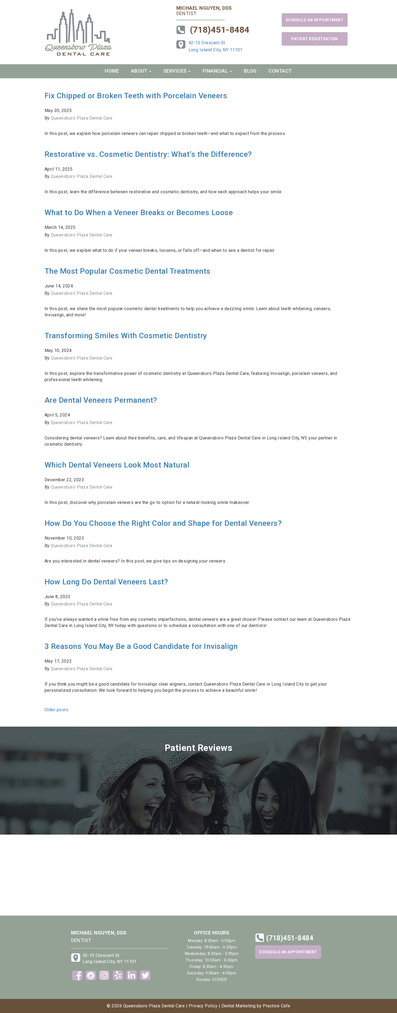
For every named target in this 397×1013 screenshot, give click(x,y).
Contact (280, 71)
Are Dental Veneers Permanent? (101, 400)
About (140, 71)
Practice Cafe (276, 1005)
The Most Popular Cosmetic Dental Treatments (128, 271)
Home (112, 71)
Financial (216, 71)
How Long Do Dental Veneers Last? (106, 581)
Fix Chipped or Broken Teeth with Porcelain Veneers (136, 95)
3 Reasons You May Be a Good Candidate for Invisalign (141, 646)
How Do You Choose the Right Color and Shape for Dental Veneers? (163, 523)
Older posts (56, 709)
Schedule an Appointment (314, 20)
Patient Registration (314, 39)
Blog (250, 71)
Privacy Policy (203, 1005)
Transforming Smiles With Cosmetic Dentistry (126, 335)
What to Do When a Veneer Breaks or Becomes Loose (139, 212)
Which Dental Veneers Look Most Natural (117, 464)
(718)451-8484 (220, 30)
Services (175, 71)
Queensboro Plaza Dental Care (81, 118)
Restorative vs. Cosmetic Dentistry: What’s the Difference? (148, 154)
